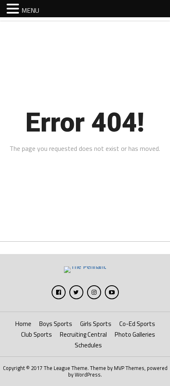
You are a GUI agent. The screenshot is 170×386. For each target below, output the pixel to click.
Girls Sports (95, 323)
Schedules (88, 345)
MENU (30, 10)
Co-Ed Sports (137, 323)
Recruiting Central (83, 334)
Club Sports (36, 334)
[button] (14, 8)
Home (23, 323)
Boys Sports (55, 323)
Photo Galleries (135, 334)
